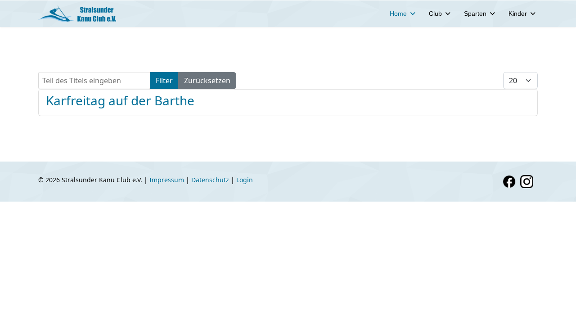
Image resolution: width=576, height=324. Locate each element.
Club (435, 13)
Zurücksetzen (207, 81)
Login (244, 180)
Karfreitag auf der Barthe (120, 100)
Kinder (517, 13)
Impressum (166, 180)
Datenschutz (210, 180)
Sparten (475, 13)
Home (398, 13)
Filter (164, 81)
